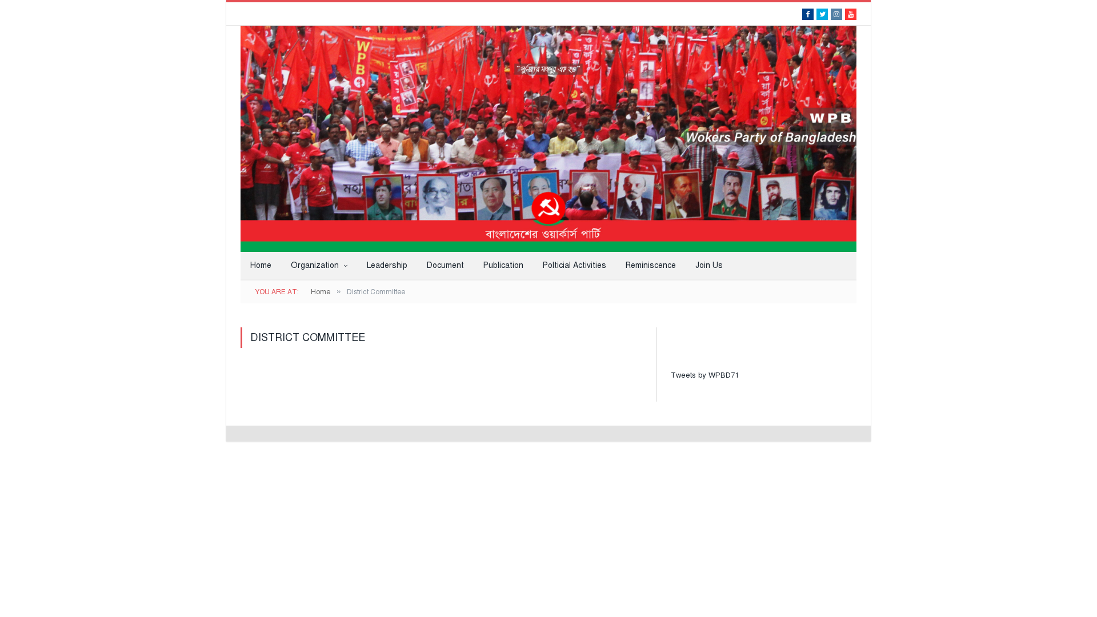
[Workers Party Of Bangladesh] (548, 138)
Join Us (709, 265)
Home (260, 265)
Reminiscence (651, 265)
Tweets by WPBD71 (705, 375)
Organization (315, 265)
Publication (503, 265)
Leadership (387, 265)
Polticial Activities (574, 265)
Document (445, 265)
